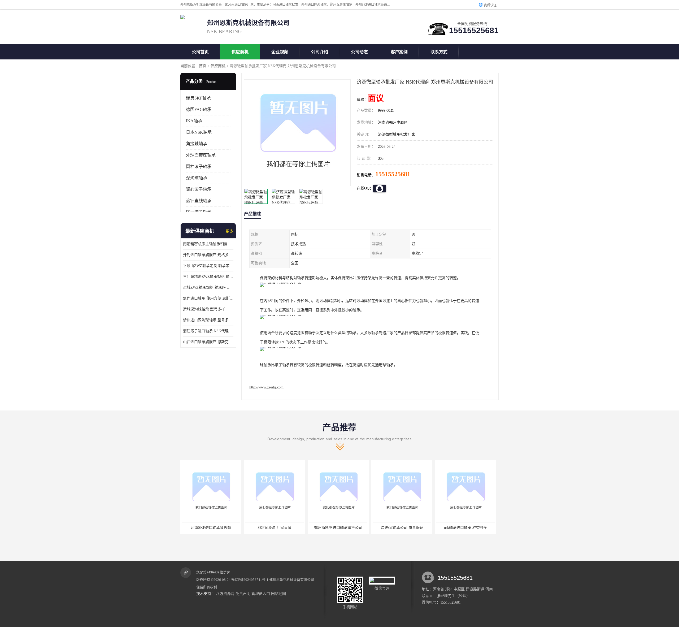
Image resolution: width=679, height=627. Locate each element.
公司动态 (359, 52)
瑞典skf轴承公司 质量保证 (338, 528)
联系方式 (438, 52)
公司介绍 (319, 52)
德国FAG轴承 (198, 109)
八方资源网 (225, 594)
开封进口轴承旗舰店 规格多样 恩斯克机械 (208, 255)
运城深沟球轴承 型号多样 (204, 309)
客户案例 (399, 52)
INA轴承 (194, 121)
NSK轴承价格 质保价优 (465, 528)
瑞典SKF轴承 (198, 98)
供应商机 (240, 52)
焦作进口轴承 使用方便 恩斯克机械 (208, 298)
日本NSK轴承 (199, 132)
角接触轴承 (196, 143)
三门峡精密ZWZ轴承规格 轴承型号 (208, 277)
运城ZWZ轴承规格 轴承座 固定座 (208, 287)
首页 (202, 66)
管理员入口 (260, 594)
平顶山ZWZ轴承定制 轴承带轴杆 (208, 266)
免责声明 (243, 594)
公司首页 (200, 52)
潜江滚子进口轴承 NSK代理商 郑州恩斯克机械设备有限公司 (208, 331)
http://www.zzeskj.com (266, 387)
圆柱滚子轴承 (198, 166)
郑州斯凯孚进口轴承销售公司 (274, 528)
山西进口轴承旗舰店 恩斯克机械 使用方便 (208, 342)
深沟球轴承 (196, 178)
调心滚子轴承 (198, 189)
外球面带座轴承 (201, 155)
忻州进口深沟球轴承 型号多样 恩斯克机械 (208, 320)
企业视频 (279, 52)
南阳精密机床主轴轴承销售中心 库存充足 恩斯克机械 (208, 244)
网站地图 (278, 594)
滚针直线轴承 (198, 200)
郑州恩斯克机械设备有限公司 (291, 580)
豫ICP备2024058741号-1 (249, 580)
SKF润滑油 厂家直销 (211, 528)
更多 (229, 231)
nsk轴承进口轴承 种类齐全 (402, 528)
